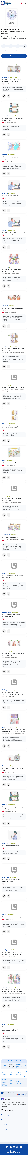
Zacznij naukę (14, 56)
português (21, 1143)
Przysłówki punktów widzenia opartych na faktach (4, 1082)
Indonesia (10, 1143)
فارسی (4, 1143)
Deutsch (16, 1143)
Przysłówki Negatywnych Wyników (19, 1066)
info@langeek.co (9, 1110)
